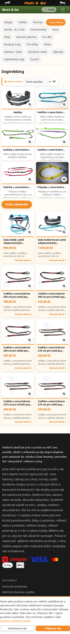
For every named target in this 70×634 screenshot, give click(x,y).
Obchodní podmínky (14, 586)
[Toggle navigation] (63, 9)
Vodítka (22, 22)
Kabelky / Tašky (13, 51)
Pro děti (47, 37)
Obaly (47, 44)
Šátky (7, 37)
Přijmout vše (53, 628)
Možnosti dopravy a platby (18, 592)
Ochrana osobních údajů (15, 620)
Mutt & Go (10, 9)
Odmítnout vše (17, 628)
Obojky (8, 22)
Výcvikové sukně (37, 51)
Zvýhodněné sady (14, 59)
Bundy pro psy (12, 44)
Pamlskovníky (38, 29)
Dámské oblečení (26, 37)
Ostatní (34, 59)
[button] (30, 104)
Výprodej (58, 51)
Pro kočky (32, 44)
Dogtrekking (56, 22)
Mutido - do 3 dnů (14, 29)
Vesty (55, 29)
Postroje (38, 22)
